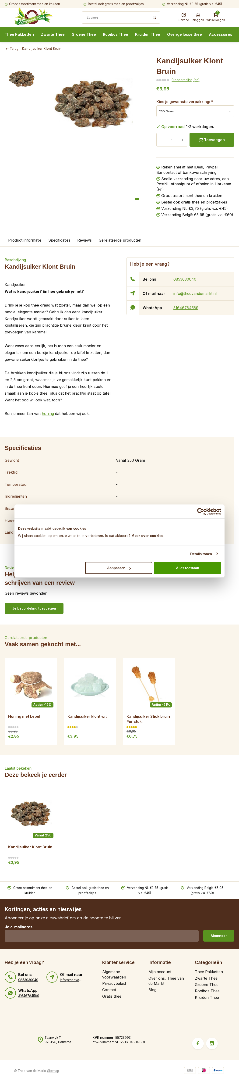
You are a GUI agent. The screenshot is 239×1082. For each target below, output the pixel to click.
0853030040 (184, 279)
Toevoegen (214, 139)
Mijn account (159, 971)
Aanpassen (116, 568)
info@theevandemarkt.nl (195, 293)
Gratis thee (111, 996)
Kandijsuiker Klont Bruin (41, 48)
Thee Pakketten (19, 34)
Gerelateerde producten (120, 240)
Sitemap (53, 1071)
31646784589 (185, 307)
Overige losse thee (184, 34)
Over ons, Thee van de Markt (166, 981)
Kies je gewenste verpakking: (184, 101)
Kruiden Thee (147, 34)
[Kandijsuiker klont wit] (90, 684)
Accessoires (220, 34)
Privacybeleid (114, 983)
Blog (152, 989)
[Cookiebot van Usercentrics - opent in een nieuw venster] (200, 511)
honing (48, 413)
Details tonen (201, 554)
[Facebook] (198, 1043)
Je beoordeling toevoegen (34, 608)
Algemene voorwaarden (114, 974)
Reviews (84, 240)
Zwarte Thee (53, 34)
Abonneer (219, 936)
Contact (109, 989)
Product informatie (24, 240)
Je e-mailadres (18, 927)
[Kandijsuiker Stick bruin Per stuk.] (149, 684)
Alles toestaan (187, 568)
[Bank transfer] (190, 1071)
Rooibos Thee (115, 34)
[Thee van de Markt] (42, 18)
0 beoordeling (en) (185, 80)
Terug (14, 48)
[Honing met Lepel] (31, 684)
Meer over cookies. (147, 536)
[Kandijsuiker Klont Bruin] (31, 815)
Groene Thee (84, 34)
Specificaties (59, 240)
